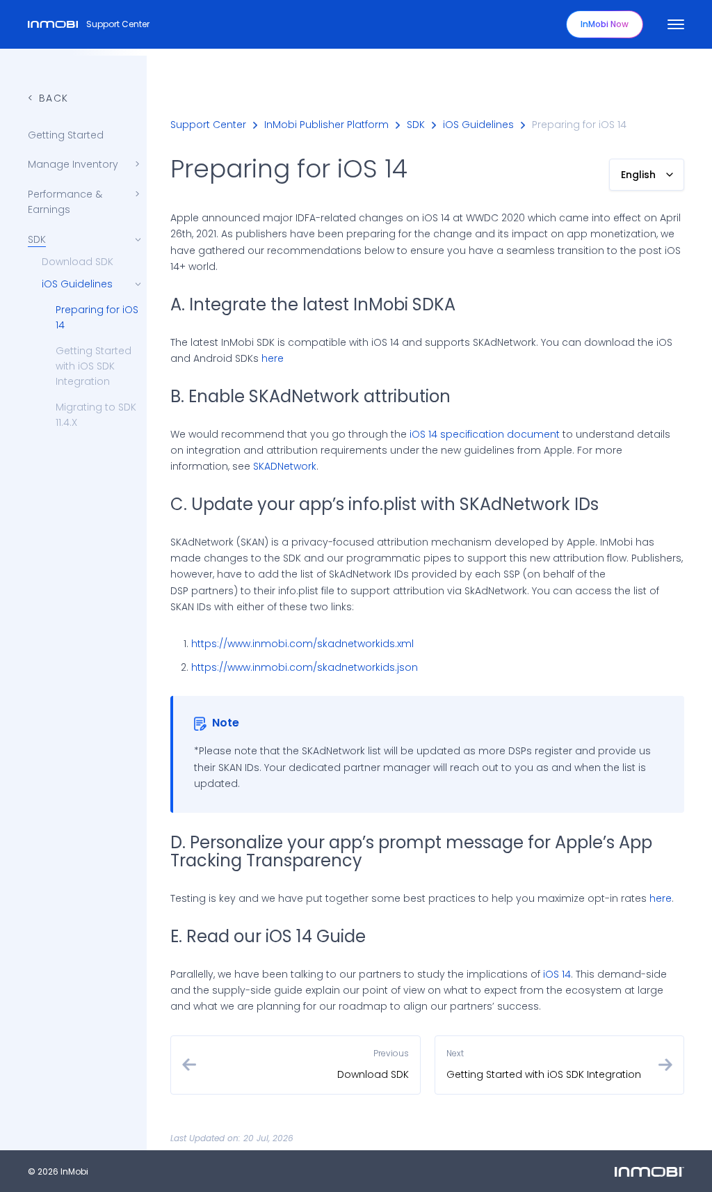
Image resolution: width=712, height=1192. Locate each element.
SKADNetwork (284, 466)
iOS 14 (557, 974)
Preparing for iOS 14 (97, 317)
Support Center (117, 24)
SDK (416, 125)
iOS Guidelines (478, 125)
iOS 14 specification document (485, 434)
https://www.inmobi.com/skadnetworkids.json (304, 667)
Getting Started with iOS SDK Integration (93, 366)
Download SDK (77, 262)
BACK (54, 98)
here (272, 358)
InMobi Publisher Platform (326, 125)
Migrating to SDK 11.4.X (96, 414)
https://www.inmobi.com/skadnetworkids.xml (302, 644)
